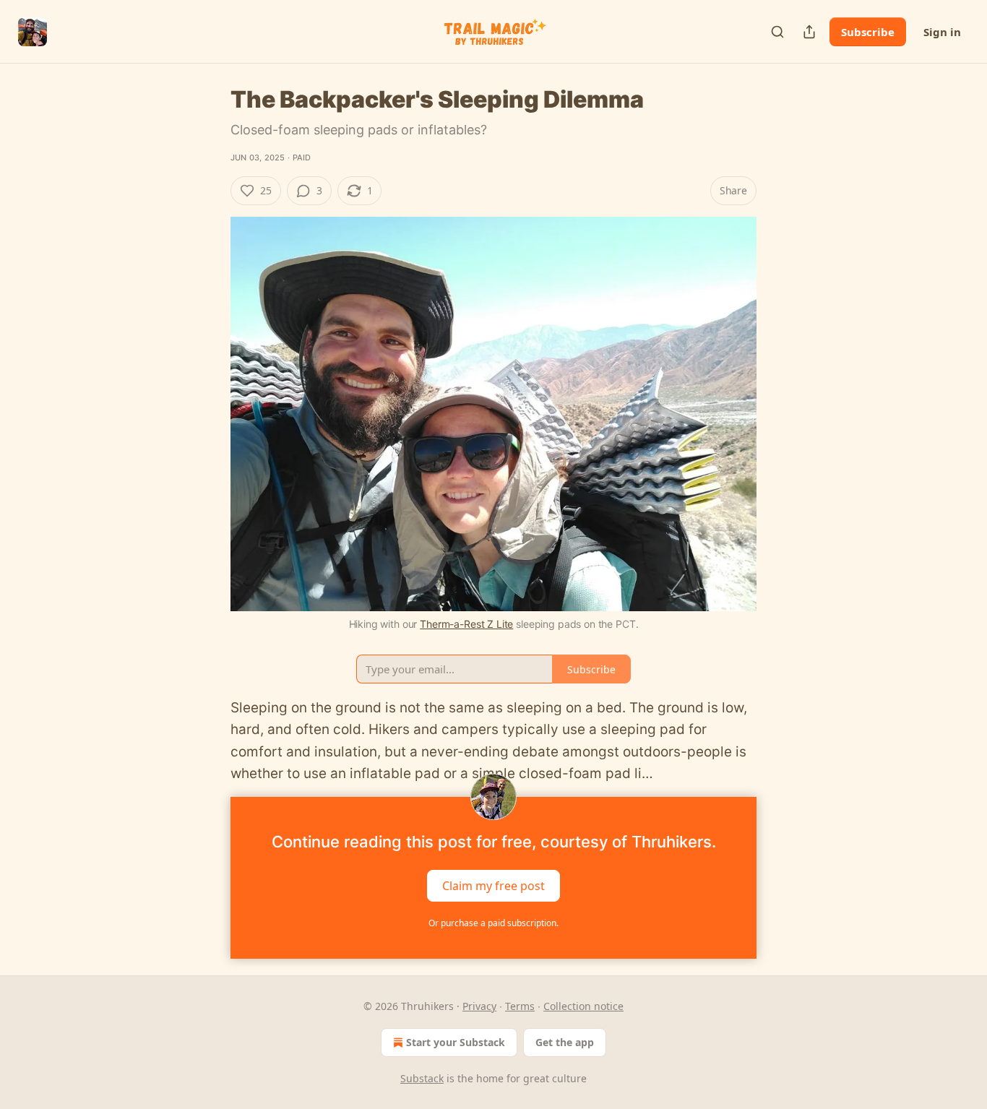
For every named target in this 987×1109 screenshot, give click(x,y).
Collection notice (583, 1006)
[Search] (777, 31)
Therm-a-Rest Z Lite (466, 624)
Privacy (479, 1006)
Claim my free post (493, 885)
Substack (422, 1078)
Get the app (564, 1042)
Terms (520, 1006)
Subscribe (868, 32)
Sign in (942, 32)
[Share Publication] (809, 31)
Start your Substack (455, 1042)
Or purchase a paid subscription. (493, 923)
